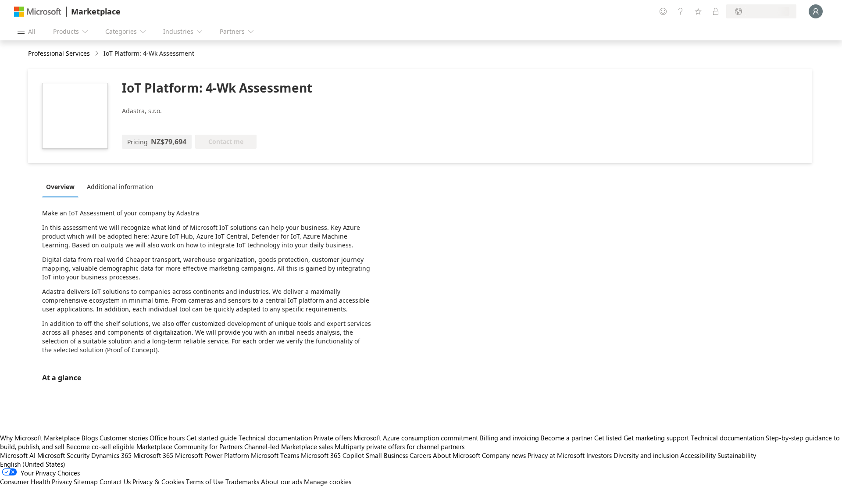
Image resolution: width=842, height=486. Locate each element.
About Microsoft (456, 455)
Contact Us (115, 481)
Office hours (167, 437)
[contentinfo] (97, 53)
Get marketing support (656, 437)
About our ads (281, 481)
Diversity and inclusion (646, 455)
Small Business (387, 455)
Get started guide (211, 437)
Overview (60, 186)
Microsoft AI (18, 455)
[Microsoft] (37, 12)
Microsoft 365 (153, 455)
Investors (599, 455)
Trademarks (242, 481)
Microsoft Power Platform (212, 455)
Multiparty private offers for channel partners (399, 446)
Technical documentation (275, 437)
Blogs (90, 437)
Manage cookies (327, 481)
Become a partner (566, 437)
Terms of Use (205, 481)
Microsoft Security (63, 455)
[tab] (62, 186)
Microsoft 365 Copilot (332, 455)
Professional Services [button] (59, 53)
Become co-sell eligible (100, 446)
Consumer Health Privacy (36, 481)
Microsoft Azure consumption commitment (416, 437)
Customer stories (124, 437)
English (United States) (32, 464)
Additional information (120, 186)
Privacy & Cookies (158, 481)
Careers (420, 455)
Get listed (608, 437)
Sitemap (86, 481)
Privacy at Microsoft (556, 455)
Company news (504, 455)
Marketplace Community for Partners (189, 446)
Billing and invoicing (509, 437)
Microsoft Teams (275, 455)
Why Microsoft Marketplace (40, 437)
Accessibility (698, 455)
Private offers (333, 437)
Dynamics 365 (111, 455)
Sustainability (736, 455)
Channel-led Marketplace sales (288, 446)
